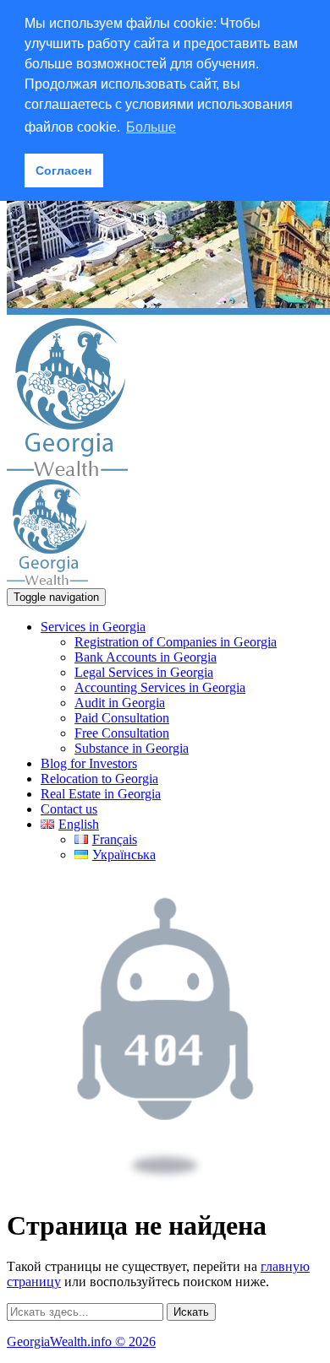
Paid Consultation (121, 718)
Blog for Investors (89, 763)
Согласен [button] (63, 170)
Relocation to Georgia (99, 778)
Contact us (69, 809)
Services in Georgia (93, 626)
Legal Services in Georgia (143, 672)
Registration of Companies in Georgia (175, 642)
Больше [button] (151, 127)
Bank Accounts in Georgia (145, 657)
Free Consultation (121, 733)
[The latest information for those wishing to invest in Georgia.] (67, 471)
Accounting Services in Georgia (159, 687)
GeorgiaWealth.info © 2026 (81, 1341)
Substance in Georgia (131, 748)
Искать (191, 1312)
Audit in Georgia (119, 702)
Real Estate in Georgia (101, 794)
